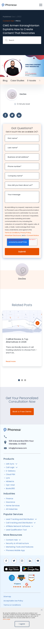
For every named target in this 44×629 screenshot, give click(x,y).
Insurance (10, 502)
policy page (6, 619)
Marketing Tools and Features (19, 547)
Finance (9, 498)
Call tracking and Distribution (19, 522)
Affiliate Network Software (18, 526)
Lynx (8, 478)
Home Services (13, 505)
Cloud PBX (10, 474)
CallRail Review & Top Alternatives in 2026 (17, 340)
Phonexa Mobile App (15, 550)
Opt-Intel (10, 485)
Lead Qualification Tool (16, 529)
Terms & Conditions (12, 232)
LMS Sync (10, 463)
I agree (22, 624)
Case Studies (17, 80)
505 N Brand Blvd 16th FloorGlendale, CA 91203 (21, 442)
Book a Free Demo (22, 411)
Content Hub (12, 539)
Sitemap (7, 596)
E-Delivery (10, 471)
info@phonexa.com (18, 448)
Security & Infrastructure (17, 543)
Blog (5, 80)
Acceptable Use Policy (13, 600)
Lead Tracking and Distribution (20, 519)
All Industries (11, 509)
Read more (11, 361)
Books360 (10, 488)
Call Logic (10, 467)
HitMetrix (10, 481)
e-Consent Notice (32, 235)
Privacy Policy (25, 232)
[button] (19, 380)
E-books (31, 80)
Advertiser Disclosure (13, 235)
